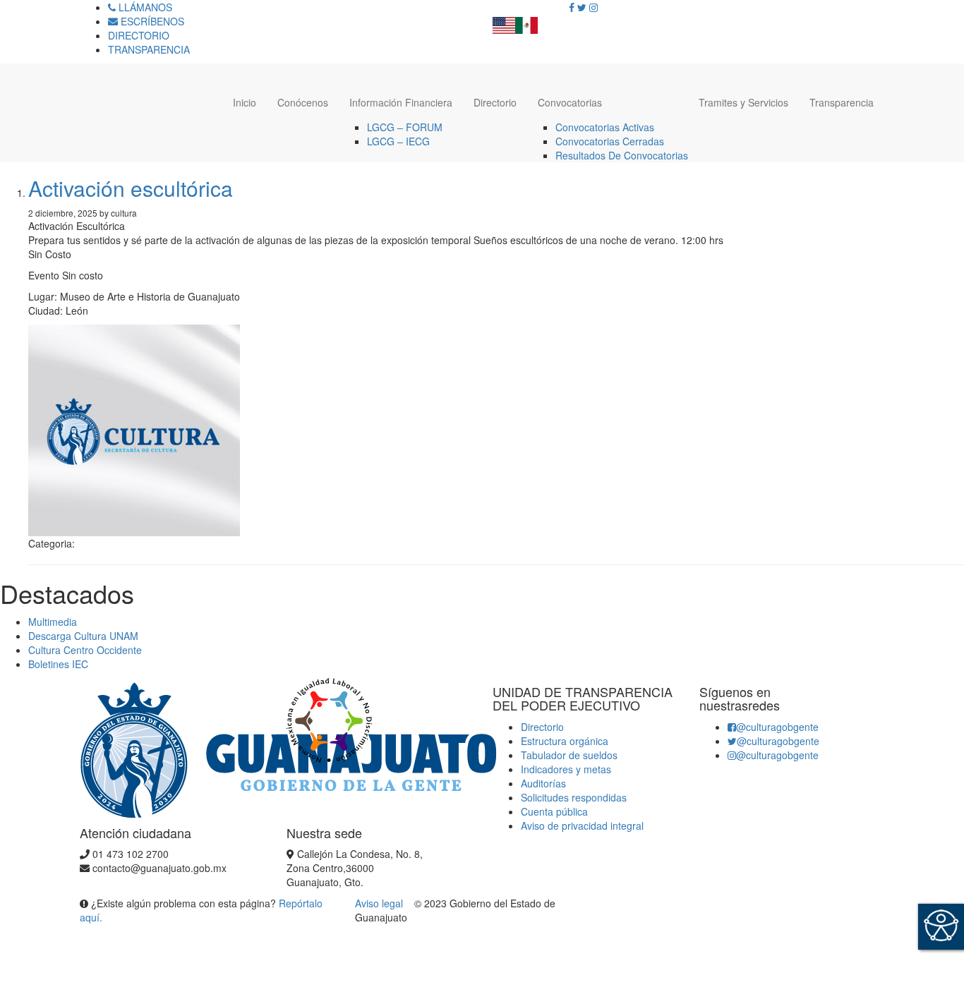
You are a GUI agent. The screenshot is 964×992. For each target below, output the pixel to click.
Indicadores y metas (566, 769)
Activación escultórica (130, 188)
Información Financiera (400, 102)
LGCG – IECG (398, 141)
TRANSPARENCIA (149, 49)
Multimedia (52, 622)
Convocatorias (570, 102)
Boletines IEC (58, 664)
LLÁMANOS (144, 7)
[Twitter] (581, 7)
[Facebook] (571, 7)
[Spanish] (526, 21)
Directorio (495, 102)
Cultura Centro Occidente (85, 650)
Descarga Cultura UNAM (83, 636)
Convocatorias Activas (604, 127)
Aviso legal (380, 903)
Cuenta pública (554, 811)
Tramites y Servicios (743, 102)
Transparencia (841, 102)
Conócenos (302, 102)
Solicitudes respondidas (574, 797)
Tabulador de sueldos (569, 755)
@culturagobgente (777, 727)
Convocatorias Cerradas (609, 141)
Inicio (244, 102)
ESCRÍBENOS (151, 21)
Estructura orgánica (564, 741)
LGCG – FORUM (404, 127)
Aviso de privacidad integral (582, 825)
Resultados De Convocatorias (621, 155)
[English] (504, 21)
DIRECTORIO (138, 35)
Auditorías (543, 783)
